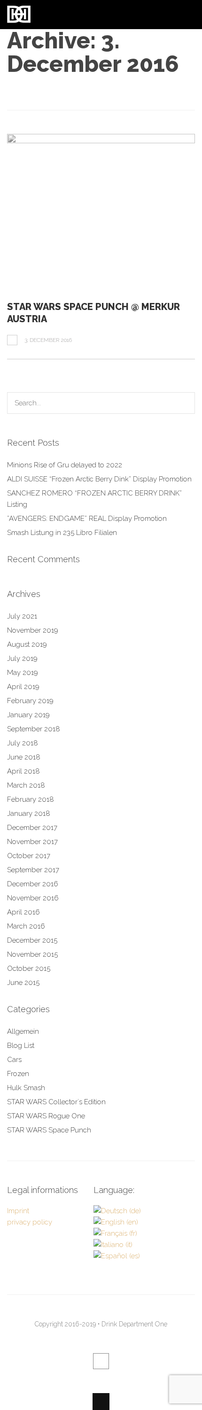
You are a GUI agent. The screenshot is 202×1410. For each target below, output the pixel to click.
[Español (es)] (116, 1256)
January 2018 (28, 813)
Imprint (18, 1211)
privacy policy (29, 1222)
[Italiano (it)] (112, 1244)
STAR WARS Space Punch (49, 1130)
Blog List (20, 1045)
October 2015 (28, 968)
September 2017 (33, 870)
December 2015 (32, 940)
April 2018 (23, 771)
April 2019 (23, 686)
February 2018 (30, 799)
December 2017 (32, 827)
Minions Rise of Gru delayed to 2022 (64, 465)
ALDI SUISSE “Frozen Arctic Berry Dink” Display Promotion (99, 479)
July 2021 (22, 616)
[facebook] (101, 1361)
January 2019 (28, 715)
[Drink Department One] (19, 17)
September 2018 (33, 729)
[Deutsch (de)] (117, 1211)
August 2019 (27, 644)
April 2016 (23, 912)
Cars (14, 1059)
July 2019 (22, 658)
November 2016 (33, 898)
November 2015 (32, 954)
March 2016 (26, 926)
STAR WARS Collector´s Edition (56, 1102)
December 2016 (32, 884)
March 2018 (26, 785)
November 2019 (32, 630)
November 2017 (32, 841)
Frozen (18, 1073)
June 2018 (23, 757)
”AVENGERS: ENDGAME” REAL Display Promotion (87, 518)
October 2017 (28, 856)
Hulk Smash (26, 1088)
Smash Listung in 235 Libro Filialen (62, 532)
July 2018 (22, 743)
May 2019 (22, 672)
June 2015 (23, 982)
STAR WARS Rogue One (46, 1116)
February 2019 (30, 701)
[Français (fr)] (115, 1233)
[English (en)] (115, 1222)
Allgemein (23, 1031)
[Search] (184, 403)
